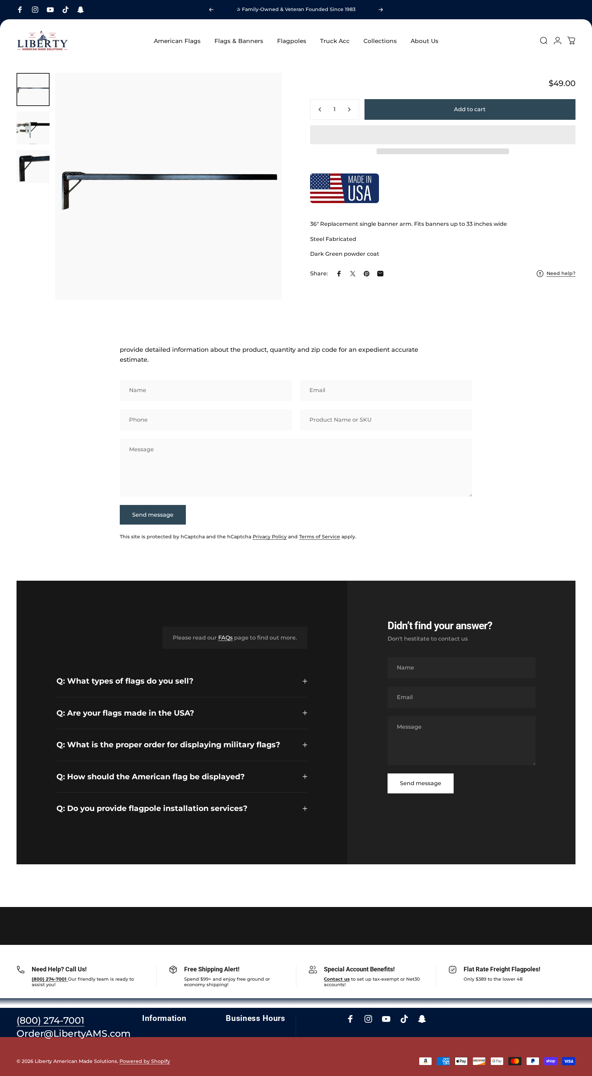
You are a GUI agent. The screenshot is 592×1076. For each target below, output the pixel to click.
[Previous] (211, 9)
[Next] (380, 9)
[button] (442, 134)
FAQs (225, 637)
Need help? (561, 273)
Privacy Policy (270, 537)
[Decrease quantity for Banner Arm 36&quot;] (318, 109)
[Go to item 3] (33, 166)
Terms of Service (319, 537)
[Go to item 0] (33, 89)
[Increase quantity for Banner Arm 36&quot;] (351, 109)
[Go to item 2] (33, 128)
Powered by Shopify (144, 1061)
